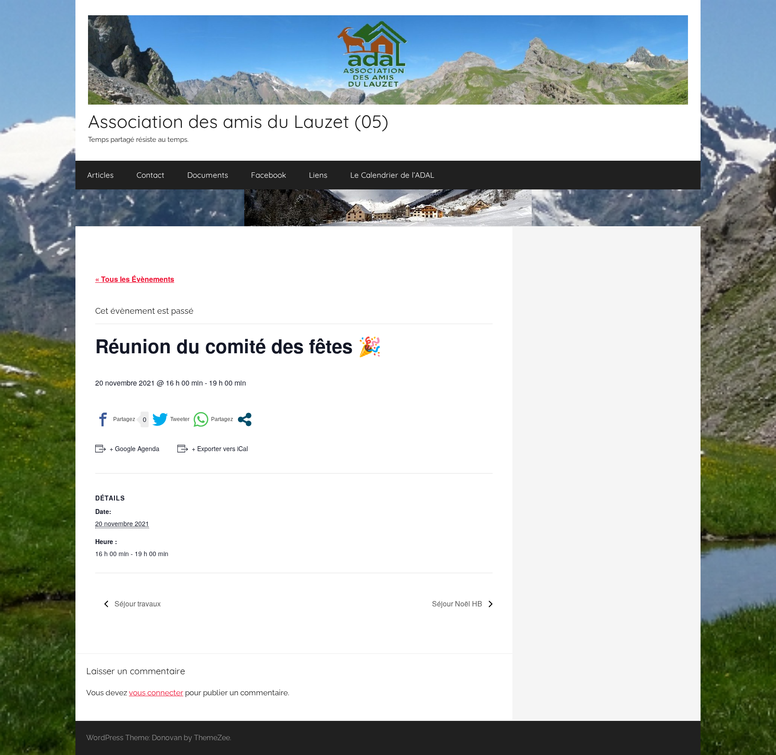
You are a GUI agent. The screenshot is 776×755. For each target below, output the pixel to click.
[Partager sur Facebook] (115, 419)
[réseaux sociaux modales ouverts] (244, 419)
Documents (207, 175)
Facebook (268, 175)
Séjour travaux (137, 603)
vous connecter (156, 692)
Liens (318, 175)
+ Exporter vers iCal (220, 448)
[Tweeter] (171, 419)
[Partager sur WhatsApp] (213, 419)
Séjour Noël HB (458, 603)
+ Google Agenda (134, 448)
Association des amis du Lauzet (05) (238, 121)
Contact (150, 175)
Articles (100, 175)
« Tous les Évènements (134, 279)
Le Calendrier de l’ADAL (392, 175)
